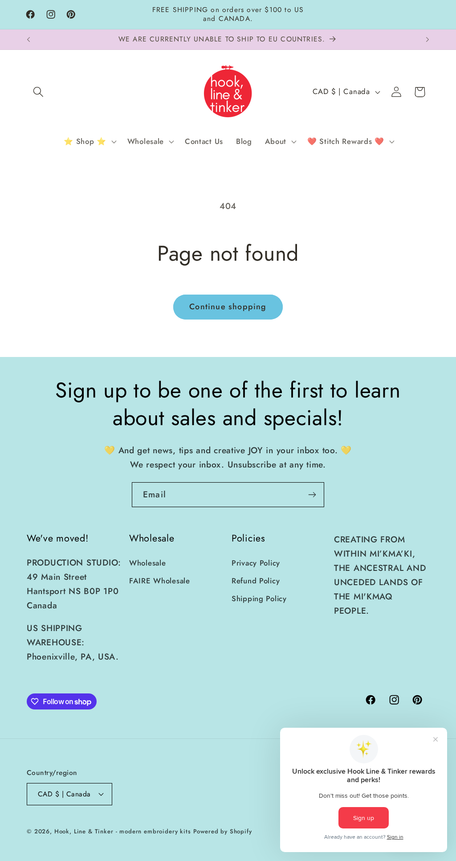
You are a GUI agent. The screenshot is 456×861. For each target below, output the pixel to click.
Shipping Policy (259, 598)
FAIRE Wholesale (159, 580)
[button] (38, 92)
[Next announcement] (427, 39)
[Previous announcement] (28, 39)
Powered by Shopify (222, 831)
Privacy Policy (256, 563)
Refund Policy (256, 580)
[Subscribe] (312, 494)
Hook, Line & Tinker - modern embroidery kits (122, 831)
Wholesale (147, 563)
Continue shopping (227, 306)
